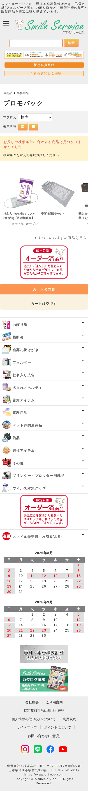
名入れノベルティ (27, 387)
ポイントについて (57, 727)
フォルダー (22, 362)
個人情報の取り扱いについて (34, 719)
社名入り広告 (24, 375)
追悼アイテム (24, 450)
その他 (18, 463)
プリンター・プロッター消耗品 (39, 475)
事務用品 (23, 93)
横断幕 (18, 337)
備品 (16, 438)
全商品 (7, 93)
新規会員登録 (44, 65)
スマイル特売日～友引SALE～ (38, 537)
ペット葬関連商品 (27, 425)
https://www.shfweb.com (44, 774)
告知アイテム (24, 400)
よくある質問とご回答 (44, 73)
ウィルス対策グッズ (29, 488)
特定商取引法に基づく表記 (44, 710)
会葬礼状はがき (26, 350)
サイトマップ (27, 727)
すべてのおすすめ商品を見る (62, 238)
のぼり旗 (20, 325)
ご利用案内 (54, 702)
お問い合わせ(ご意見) (44, 736)
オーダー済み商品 (44, 511)
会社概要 (32, 702)
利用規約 (69, 719)
